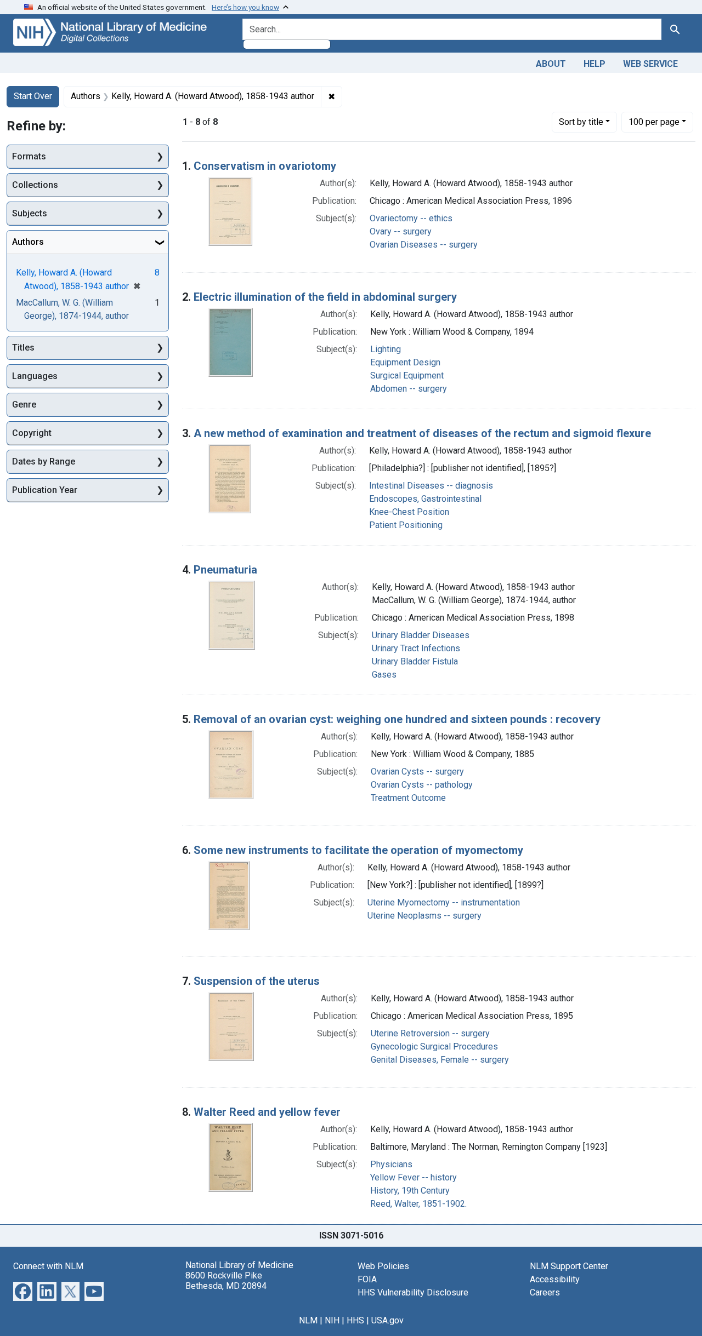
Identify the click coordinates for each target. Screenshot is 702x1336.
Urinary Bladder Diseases (420, 635)
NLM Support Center (569, 1266)
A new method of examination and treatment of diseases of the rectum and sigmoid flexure (422, 433)
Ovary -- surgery (401, 231)
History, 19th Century (410, 1190)
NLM (308, 1320)
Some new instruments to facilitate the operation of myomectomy (358, 850)
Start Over (33, 96)
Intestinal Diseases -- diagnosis (431, 485)
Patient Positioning (406, 525)
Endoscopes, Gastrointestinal (425, 499)
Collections (35, 185)
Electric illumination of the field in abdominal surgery (325, 296)
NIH (332, 1320)
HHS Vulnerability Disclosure (413, 1292)
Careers (545, 1292)
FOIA (367, 1279)
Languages (35, 376)
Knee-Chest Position (409, 512)
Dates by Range (43, 461)
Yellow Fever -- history (413, 1177)
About (551, 64)
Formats (29, 156)
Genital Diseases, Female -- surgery (440, 1059)
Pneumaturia (225, 569)
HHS (355, 1320)
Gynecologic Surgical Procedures (434, 1046)
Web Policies (383, 1266)
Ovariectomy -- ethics (411, 218)
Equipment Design (405, 362)
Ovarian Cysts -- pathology (422, 784)
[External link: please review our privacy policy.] (22, 1290)
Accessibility (555, 1279)
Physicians (391, 1164)
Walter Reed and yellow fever (267, 1112)
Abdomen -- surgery (408, 388)
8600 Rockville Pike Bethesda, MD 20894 (226, 1280)
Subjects (29, 213)
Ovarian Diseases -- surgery (424, 244)
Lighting (385, 349)
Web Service (650, 64)
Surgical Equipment (407, 375)
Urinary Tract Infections (416, 648)
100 (654, 121)
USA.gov (387, 1320)
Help (594, 64)
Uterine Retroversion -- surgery (430, 1033)
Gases (384, 674)
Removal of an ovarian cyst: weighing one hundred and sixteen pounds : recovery (397, 719)
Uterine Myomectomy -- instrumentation (443, 902)
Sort (581, 122)
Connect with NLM (48, 1266)
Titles (23, 347)
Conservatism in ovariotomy (265, 166)
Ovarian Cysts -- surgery (417, 771)
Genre (24, 404)
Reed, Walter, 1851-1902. (418, 1204)
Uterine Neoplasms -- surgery (424, 915)
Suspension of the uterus (257, 981)
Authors (28, 242)
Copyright (32, 433)
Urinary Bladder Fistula (415, 661)
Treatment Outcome (408, 798)
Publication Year (44, 490)
